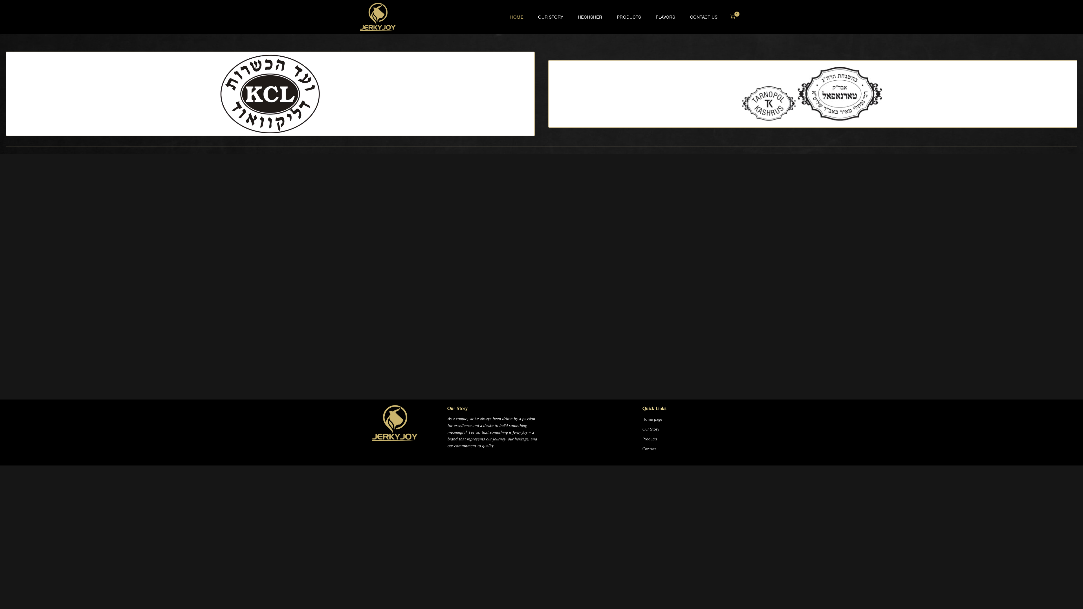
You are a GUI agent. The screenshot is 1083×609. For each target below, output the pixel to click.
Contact (649, 448)
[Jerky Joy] (378, 17)
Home (516, 17)
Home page (652, 419)
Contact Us (704, 17)
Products (629, 17)
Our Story (550, 17)
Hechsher (590, 17)
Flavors (665, 17)
